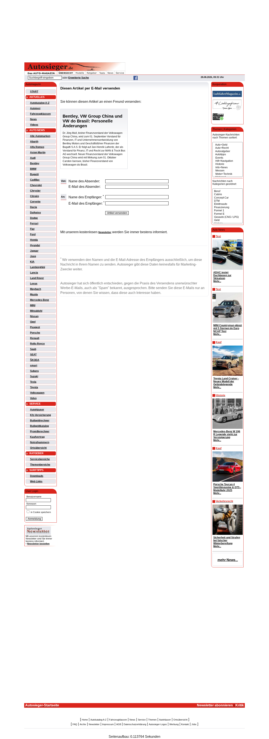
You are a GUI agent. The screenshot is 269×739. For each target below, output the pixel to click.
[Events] (227, 157)
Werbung (174, 724)
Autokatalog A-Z (39, 102)
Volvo (33, 398)
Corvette (35, 201)
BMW (33, 168)
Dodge (34, 218)
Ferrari (34, 223)
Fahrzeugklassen (40, 113)
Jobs (193, 724)
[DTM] (227, 201)
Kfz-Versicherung (40, 415)
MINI (32, 305)
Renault (34, 338)
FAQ (75, 724)
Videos (34, 124)
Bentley (34, 163)
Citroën (34, 196)
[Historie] (227, 164)
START (34, 91)
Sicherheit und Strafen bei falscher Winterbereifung (226, 540)
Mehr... (217, 281)
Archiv (83, 724)
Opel (33, 321)
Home (85, 719)
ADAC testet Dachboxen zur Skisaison (222, 275)
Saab (33, 349)
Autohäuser (37, 409)
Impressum (108, 724)
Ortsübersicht (38, 447)
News (33, 119)
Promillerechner (39, 431)
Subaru (34, 371)
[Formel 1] (227, 210)
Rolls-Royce (37, 343)
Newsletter (94, 724)
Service (142, 719)
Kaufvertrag (37, 436)
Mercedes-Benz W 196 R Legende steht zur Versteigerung (226, 434)
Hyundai (35, 245)
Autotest (35, 108)
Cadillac (35, 179)
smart (33, 365)
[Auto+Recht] (227, 148)
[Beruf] (227, 191)
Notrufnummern (39, 442)
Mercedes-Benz (39, 299)
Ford (33, 234)
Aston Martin (37, 152)
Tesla (33, 381)
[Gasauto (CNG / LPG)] (227, 217)
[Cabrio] (227, 194)
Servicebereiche (40, 459)
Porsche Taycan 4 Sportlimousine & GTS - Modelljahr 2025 (227, 487)
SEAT (33, 354)
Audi (33, 157)
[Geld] (227, 220)
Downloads (36, 476)
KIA (32, 261)
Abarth (34, 141)
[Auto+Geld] (227, 144)
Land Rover (37, 278)
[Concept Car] (227, 197)
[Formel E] (227, 214)
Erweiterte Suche (78, 77)
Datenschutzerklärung (135, 724)
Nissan (34, 316)
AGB (118, 724)
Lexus (33, 283)
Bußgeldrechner (39, 420)
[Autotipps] (227, 154)
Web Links (36, 481)
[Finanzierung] (227, 207)
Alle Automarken (40, 136)
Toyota (34, 387)
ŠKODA (34, 360)
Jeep (33, 256)
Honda (34, 239)
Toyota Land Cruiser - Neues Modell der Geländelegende (226, 381)
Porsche (35, 332)
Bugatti (34, 174)
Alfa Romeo (37, 147)
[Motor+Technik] (227, 174)
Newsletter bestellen (38, 543)
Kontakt (185, 724)
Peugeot (35, 327)
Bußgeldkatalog (39, 426)
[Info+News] (227, 167)
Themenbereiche (40, 464)
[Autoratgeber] (227, 151)
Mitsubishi (36, 310)
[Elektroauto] (227, 204)
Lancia (34, 272)
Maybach (35, 289)
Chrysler (35, 190)
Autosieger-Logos (158, 724)
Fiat (32, 228)
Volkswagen (37, 392)
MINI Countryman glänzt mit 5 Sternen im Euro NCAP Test (227, 328)
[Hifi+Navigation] (227, 161)
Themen (152, 719)
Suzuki (34, 376)
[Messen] (227, 170)
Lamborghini (37, 267)
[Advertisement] (134, 30)
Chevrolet (36, 185)
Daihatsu (35, 212)
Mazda (34, 294)
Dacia (33, 207)
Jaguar (34, 250)
